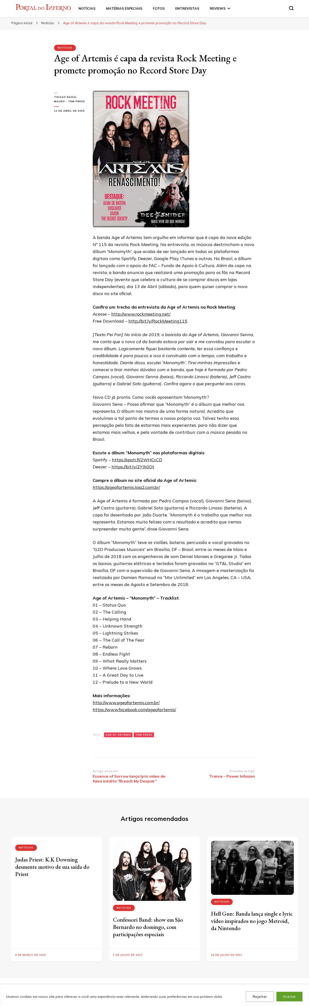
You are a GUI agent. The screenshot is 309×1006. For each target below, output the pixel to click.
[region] (154, 995)
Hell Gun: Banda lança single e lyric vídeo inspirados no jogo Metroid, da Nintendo (252, 921)
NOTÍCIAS (86, 8)
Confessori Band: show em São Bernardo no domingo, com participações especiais (148, 927)
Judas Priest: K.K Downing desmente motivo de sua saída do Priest (52, 867)
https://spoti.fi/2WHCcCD (137, 460)
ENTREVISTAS (187, 8)
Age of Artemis (118, 734)
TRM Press (143, 734)
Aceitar (289, 996)
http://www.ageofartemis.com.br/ (126, 702)
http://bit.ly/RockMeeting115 (157, 321)
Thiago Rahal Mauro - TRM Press (69, 99)
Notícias (65, 47)
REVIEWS (217, 8)
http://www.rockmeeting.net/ (140, 314)
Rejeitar (260, 996)
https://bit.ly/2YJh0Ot (133, 467)
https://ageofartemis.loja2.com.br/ (126, 487)
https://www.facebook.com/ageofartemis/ (134, 709)
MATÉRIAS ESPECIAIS (124, 8)
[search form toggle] (291, 8)
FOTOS (159, 8)
